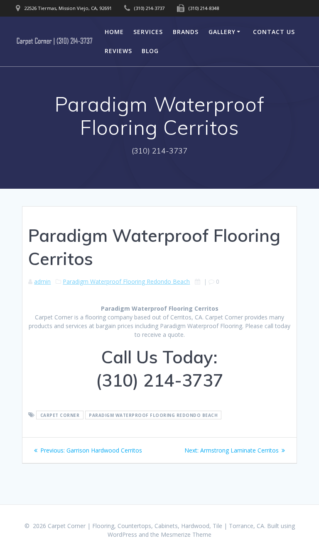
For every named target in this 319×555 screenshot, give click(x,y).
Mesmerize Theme (186, 534)
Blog (150, 51)
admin (42, 281)
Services (148, 32)
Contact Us (274, 32)
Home (114, 32)
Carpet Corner (60, 415)
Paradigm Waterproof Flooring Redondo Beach (126, 281)
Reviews (118, 51)
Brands (186, 32)
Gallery (222, 32)
